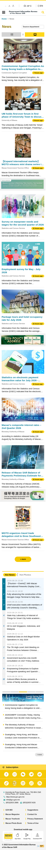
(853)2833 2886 (12, 803)
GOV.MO (9, 810)
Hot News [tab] (10, 575)
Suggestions (32, 810)
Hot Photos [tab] (25, 575)
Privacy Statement (35, 819)
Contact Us (32, 814)
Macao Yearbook (12, 819)
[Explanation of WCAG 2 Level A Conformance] (40, 846)
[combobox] (33, 27)
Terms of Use (33, 823)
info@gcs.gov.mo (13, 800)
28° (29, 6)
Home (4, 19)
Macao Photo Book (13, 823)
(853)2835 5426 (29, 803)
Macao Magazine (12, 814)
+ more (39, 754)
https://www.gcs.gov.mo (15, 797)
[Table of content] (3, 12)
